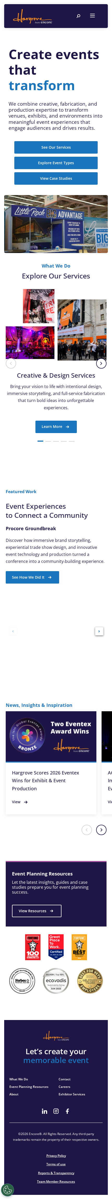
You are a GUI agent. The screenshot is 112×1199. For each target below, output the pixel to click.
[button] (11, 363)
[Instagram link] (56, 1111)
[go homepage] (33, 16)
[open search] (78, 16)
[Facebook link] (67, 1111)
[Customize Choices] (7, 1189)
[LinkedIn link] (44, 1111)
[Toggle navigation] (92, 16)
